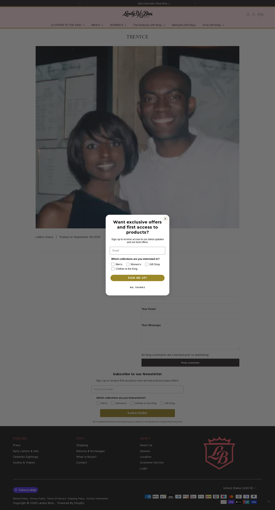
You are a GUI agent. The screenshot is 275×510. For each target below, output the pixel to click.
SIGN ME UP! (137, 278)
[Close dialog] (165, 218)
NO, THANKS (137, 287)
